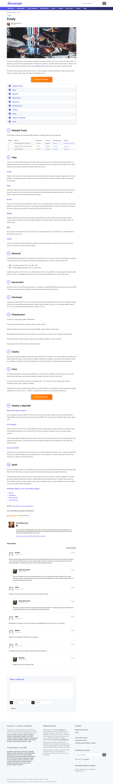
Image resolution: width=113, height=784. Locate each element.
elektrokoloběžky (29, 753)
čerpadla (9, 751)
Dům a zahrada (32, 8)
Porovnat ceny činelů (41, 79)
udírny (31, 759)
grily (14, 754)
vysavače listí (16, 761)
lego (14, 756)
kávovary (9, 756)
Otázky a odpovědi (19, 118)
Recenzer (9, 12)
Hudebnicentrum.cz (69, 143)
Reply (73, 552)
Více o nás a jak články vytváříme (24, 536)
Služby (78, 8)
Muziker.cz (67, 149)
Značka (15, 110)
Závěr (14, 122)
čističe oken (16, 751)
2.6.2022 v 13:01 (18, 632)
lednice (31, 734)
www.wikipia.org (16, 506)
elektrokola (20, 753)
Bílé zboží (11, 8)
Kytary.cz (66, 146)
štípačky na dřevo (16, 759)
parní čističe (10, 758)
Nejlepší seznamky (17, 764)
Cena (14, 114)
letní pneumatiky (21, 756)
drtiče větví (24, 751)
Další (85, 8)
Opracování (16, 98)
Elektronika (20, 8)
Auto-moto (69, 8)
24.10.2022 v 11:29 (19, 589)
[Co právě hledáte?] (104, 3)
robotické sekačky (23, 758)
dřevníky (31, 751)
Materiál (15, 94)
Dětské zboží (44, 8)
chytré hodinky (27, 754)
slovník (87, 759)
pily (16, 758)
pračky (15, 734)
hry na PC (19, 754)
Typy (14, 90)
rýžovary (9, 734)
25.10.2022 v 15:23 (23, 602)
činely (38, 66)
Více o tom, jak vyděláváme (60, 739)
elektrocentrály (11, 753)
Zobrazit (55, 143)
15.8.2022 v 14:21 (19, 618)
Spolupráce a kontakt (39, 536)
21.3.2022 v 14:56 (23, 659)
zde (47, 779)
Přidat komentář (71, 548)
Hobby (60, 8)
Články (14, 12)
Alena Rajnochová (16, 23)
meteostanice (31, 756)
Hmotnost (15, 102)
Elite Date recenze (21, 763)
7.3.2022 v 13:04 (18, 646)
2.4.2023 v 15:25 (22, 571)
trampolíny (26, 759)
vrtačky (9, 761)
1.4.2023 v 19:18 (18, 554)
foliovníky (10, 754)
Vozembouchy (13, 500)
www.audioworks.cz (28, 506)
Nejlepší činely (17, 86)
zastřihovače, (11, 763)
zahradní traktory (26, 761)
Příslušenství (17, 106)
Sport (53, 8)
